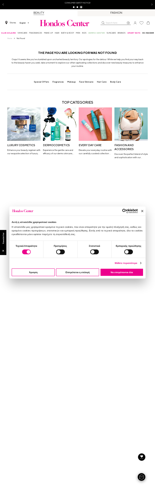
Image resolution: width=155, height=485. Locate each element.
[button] (103, 22)
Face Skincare (86, 82)
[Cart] (148, 23)
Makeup (71, 82)
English (23, 23)
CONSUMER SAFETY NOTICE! (78, 3)
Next (151, 4)
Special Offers (41, 82)
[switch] (60, 251)
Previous (4, 4)
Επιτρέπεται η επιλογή (78, 272)
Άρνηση (33, 272)
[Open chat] (141, 477)
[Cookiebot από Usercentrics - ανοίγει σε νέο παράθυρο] (124, 211)
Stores (13, 22)
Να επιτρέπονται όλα (122, 272)
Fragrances (58, 82)
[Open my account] (135, 22)
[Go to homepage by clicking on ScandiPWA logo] (65, 23)
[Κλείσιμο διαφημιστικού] (142, 211)
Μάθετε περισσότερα (126, 263)
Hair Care (102, 82)
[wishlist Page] (141, 23)
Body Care (115, 82)
